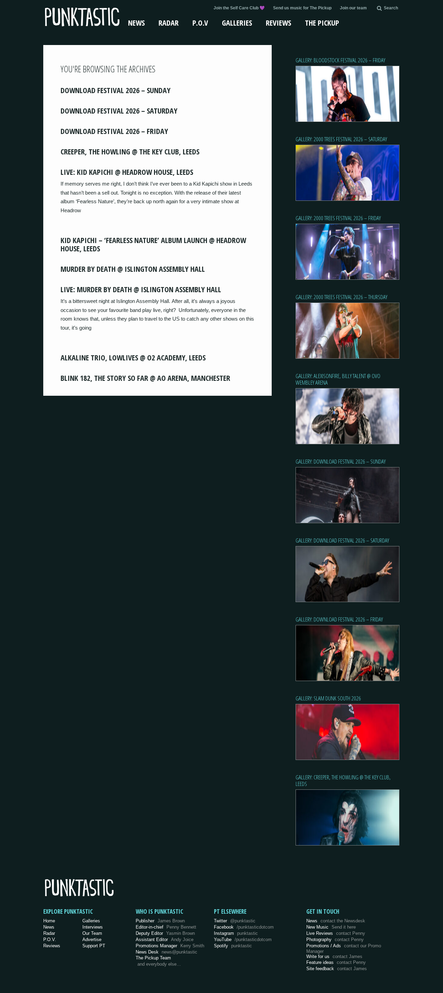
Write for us (334, 956)
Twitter (234, 920)
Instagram (236, 933)
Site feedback (336, 968)
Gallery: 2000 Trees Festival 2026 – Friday (338, 218)
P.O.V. (49, 939)
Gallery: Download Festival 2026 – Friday (339, 619)
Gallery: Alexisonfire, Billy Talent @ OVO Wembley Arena (338, 379)
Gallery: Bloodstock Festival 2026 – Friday (340, 60)
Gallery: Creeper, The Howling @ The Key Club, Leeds (343, 780)
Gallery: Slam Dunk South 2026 (328, 698)
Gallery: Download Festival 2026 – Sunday (341, 461)
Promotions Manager (170, 945)
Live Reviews (335, 933)
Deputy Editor (165, 933)
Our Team (92, 933)
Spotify (233, 945)
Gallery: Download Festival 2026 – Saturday (342, 540)
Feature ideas (336, 962)
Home (49, 920)
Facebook (244, 927)
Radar (169, 22)
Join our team (353, 8)
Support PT (93, 945)
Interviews (92, 927)
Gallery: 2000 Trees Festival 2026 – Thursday (341, 297)
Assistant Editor (164, 939)
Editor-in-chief (166, 927)
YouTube (243, 939)
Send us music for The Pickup (302, 8)
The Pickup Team (153, 957)
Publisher (160, 920)
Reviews (278, 22)
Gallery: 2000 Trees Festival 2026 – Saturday (341, 139)
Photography (335, 939)
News (136, 22)
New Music (331, 927)
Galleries (237, 22)
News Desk (166, 952)
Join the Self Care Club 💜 (239, 8)
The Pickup (322, 22)
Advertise (91, 939)
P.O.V (200, 22)
